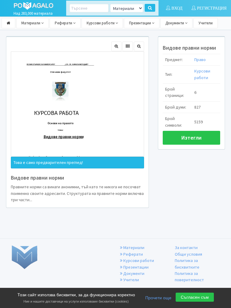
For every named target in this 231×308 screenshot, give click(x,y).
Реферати (64, 23)
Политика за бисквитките (187, 264)
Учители (206, 23)
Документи (175, 23)
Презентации (140, 23)
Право (200, 59)
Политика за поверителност (189, 276)
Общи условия (188, 254)
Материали (31, 23)
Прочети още (158, 297)
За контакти (186, 247)
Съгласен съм (195, 297)
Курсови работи (101, 23)
